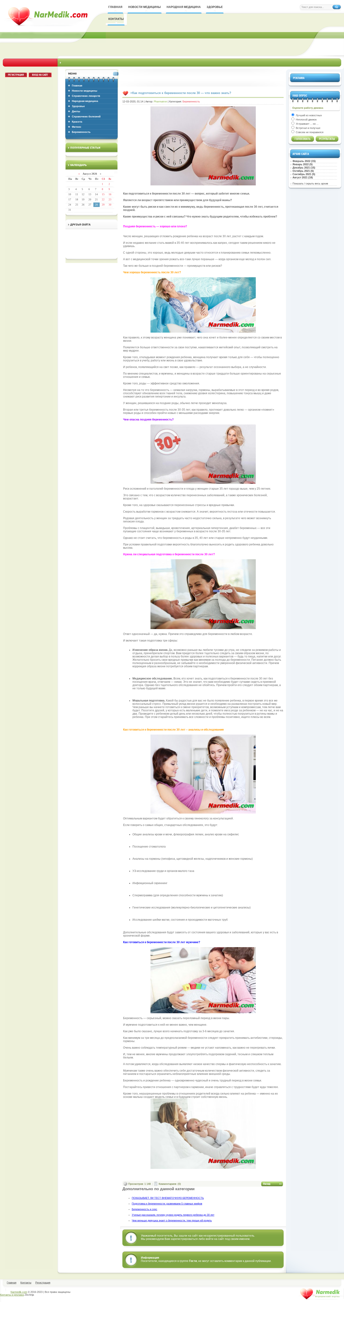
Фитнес (76, 126)
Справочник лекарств (86, 95)
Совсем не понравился (309, 132)
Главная (77, 85)
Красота (77, 121)
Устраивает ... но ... (306, 123)
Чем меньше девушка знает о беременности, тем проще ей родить (172, 1220)
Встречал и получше (307, 128)
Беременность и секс (144, 1209)
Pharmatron (160, 101)
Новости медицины (84, 90)
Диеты (76, 111)
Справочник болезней (86, 116)
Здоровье (78, 106)
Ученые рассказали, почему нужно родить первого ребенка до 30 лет (173, 1214)
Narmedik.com (19, 1292)
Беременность (81, 132)
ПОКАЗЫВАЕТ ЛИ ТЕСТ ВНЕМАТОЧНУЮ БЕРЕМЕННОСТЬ (168, 1198)
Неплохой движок (306, 119)
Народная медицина (85, 101)
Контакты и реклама (12, 1294)
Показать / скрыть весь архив (310, 183)
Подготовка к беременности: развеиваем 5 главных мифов (167, 1203)
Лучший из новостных (308, 115)
